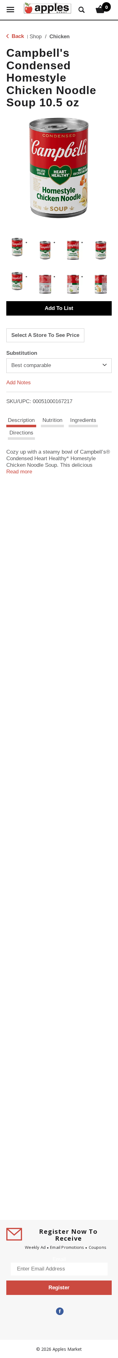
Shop (36, 37)
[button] (17, 247)
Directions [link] (21, 433)
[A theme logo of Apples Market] (47, 7)
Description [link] (21, 420)
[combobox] (59, 365)
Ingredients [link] (83, 420)
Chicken (59, 37)
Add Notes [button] (18, 382)
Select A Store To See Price (45, 335)
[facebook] (59, 1311)
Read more (19, 472)
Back (17, 36)
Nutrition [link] (52, 420)
